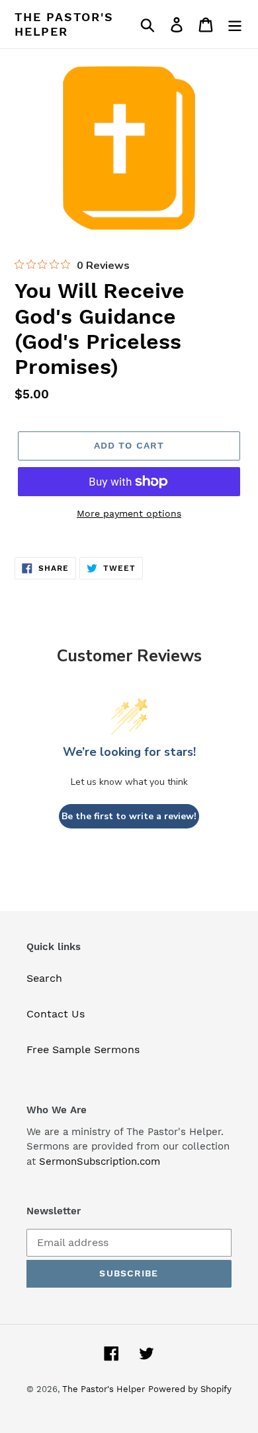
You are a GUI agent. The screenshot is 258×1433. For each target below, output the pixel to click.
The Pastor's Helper (64, 24)
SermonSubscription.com (99, 1161)
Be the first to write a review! (129, 816)
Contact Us (55, 1014)
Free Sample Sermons (83, 1049)
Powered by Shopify (190, 1389)
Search (44, 978)
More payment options (129, 513)
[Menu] (234, 24)
